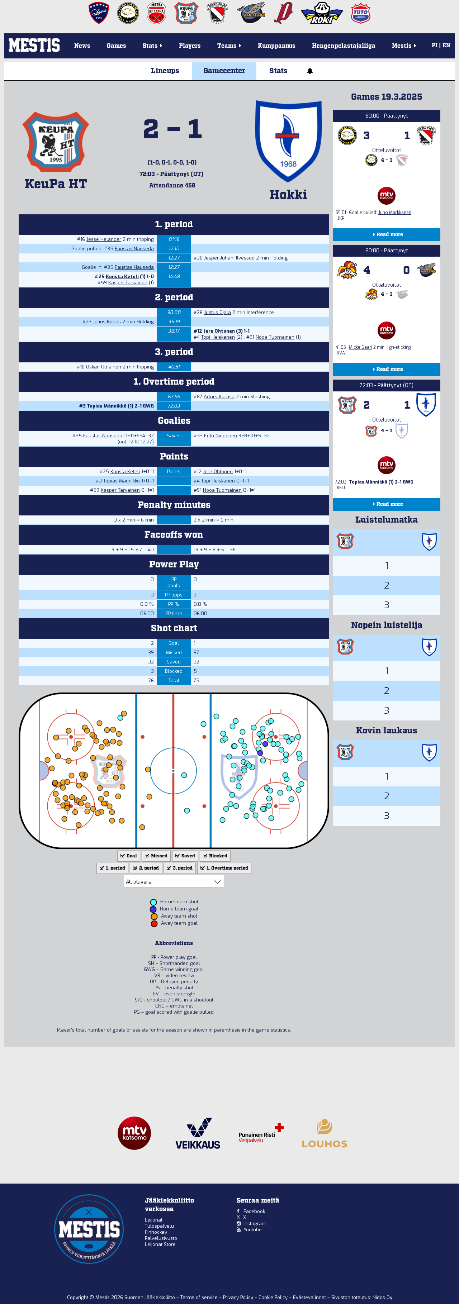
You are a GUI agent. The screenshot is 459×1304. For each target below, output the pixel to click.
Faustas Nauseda (134, 249)
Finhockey (156, 1232)
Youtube (252, 1230)
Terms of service (199, 1297)
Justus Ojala (217, 312)
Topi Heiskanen (218, 337)
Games (116, 46)
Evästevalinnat (309, 1297)
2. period (148, 868)
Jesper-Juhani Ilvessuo (229, 258)
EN (446, 45)
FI (434, 45)
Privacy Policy (239, 1297)
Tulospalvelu (159, 1226)
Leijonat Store (160, 1244)
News (82, 46)
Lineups (165, 71)
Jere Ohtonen (219, 331)
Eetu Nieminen (220, 436)
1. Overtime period (226, 868)
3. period (182, 868)
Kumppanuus (276, 46)
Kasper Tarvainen (127, 283)
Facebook (254, 1211)
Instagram (254, 1223)
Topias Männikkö (107, 406)
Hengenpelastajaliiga (343, 46)
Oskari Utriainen (103, 367)
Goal (131, 856)
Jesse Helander (103, 239)
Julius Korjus (107, 322)
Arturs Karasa (219, 397)
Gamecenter (224, 71)
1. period (115, 868)
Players (190, 46)
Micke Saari (360, 347)
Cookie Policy (274, 1297)
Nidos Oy (382, 1297)
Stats (278, 71)
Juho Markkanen (394, 212)
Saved (187, 856)
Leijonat (153, 1220)
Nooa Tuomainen (275, 337)
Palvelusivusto (161, 1238)
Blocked (217, 856)
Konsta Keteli (122, 276)
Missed (158, 856)
